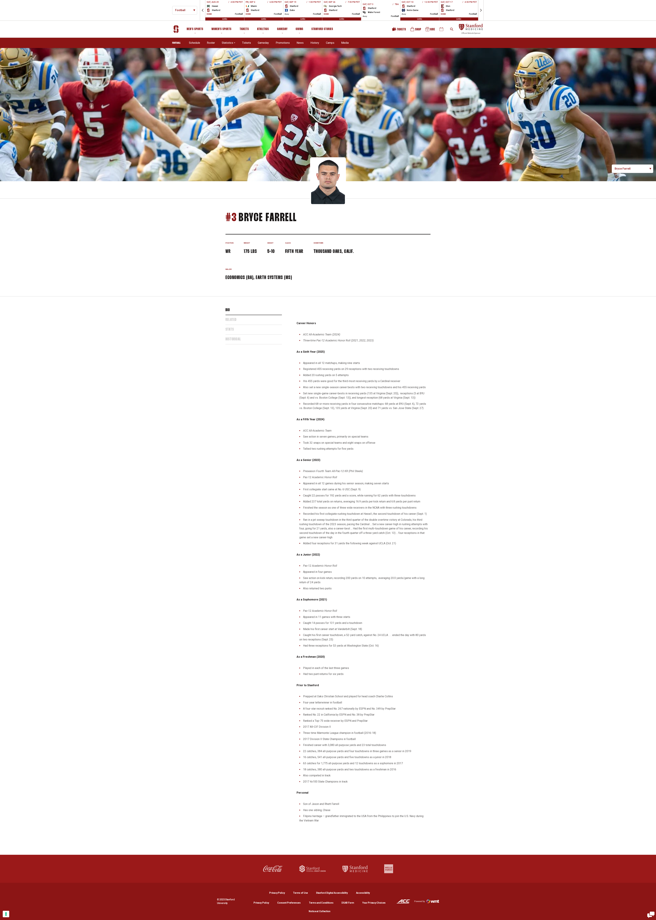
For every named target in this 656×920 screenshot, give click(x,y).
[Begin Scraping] (651, 915)
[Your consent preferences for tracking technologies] (6, 914)
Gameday (282, 29)
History (314, 42)
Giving (299, 29)
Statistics (227, 42)
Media (345, 42)
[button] (202, 10)
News (300, 42)
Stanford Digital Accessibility (334, 892)
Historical (233, 339)
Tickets (244, 29)
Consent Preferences (289, 902)
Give (430, 30)
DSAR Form (347, 902)
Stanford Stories (322, 30)
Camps (330, 42)
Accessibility (363, 892)
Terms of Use (300, 892)
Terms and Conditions (321, 902)
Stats (230, 329)
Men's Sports (195, 29)
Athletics (263, 29)
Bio (228, 310)
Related (231, 320)
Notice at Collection (319, 911)
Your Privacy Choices (374, 902)
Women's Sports (221, 29)
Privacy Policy (279, 892)
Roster (211, 42)
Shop (416, 30)
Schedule (194, 42)
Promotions (283, 42)
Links (224, 19)
